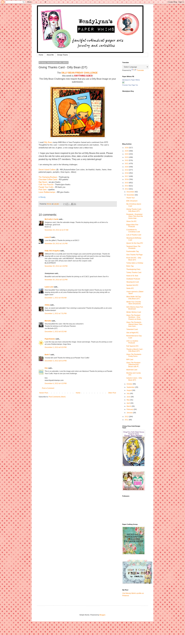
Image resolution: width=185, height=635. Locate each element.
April (128, 403)
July (128, 393)
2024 (127, 154)
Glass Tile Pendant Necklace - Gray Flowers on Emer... (134, 317)
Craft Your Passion (46, 185)
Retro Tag (130, 266)
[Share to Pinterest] (75, 204)
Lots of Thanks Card (133, 235)
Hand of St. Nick (132, 276)
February (130, 409)
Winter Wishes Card (133, 312)
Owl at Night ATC (132, 333)
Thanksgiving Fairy (133, 269)
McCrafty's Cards (51, 219)
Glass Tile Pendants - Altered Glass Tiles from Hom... (134, 324)
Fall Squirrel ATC (132, 346)
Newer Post (43, 393)
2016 (127, 179)
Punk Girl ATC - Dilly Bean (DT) (133, 259)
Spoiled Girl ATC (132, 285)
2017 (127, 176)
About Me (50, 55)
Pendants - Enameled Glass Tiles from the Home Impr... (134, 216)
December (131, 192)
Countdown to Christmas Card (133, 231)
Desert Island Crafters (47, 170)
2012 (127, 417)
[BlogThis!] (67, 204)
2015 (127, 183)
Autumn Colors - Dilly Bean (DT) (134, 379)
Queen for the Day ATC (134, 243)
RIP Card (129, 359)
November (131, 195)
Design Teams (62, 55)
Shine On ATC (131, 221)
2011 (127, 420)
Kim (46, 368)
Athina (47, 305)
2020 (127, 167)
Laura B (48, 237)
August (129, 390)
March (129, 406)
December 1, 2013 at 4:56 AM (55, 298)
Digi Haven (43, 182)
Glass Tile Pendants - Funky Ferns (134, 355)
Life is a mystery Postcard (132, 342)
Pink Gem (42, 190)
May (128, 400)
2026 (127, 148)
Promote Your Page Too (130, 85)
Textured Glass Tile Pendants (133, 247)
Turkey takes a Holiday (134, 263)
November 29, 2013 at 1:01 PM (56, 243)
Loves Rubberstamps (47, 192)
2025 (127, 151)
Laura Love (49, 287)
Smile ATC (130, 288)
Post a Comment (48, 388)
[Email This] (64, 204)
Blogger (102, 615)
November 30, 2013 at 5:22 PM (56, 280)
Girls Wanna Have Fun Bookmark (134, 308)
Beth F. (47, 355)
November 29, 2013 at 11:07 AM (56, 230)
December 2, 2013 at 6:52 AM (55, 332)
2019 (127, 170)
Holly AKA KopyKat (52, 251)
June (129, 397)
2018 (127, 173)
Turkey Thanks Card (133, 272)
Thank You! (130, 198)
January (130, 413)
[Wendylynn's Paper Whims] (123, 83)
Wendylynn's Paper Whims (131, 80)
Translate (140, 70)
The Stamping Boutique (48, 177)
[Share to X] (69, 204)
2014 (127, 186)
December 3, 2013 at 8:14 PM (55, 361)
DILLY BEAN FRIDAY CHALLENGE (79, 73)
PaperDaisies (50, 339)
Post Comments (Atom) (57, 397)
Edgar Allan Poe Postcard (132, 226)
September (131, 387)
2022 (127, 160)
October (130, 384)
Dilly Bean (48, 142)
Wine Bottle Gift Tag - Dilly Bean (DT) (134, 298)
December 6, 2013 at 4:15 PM (55, 383)
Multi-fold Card (131, 370)
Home (41, 55)
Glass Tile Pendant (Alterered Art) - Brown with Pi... (133, 365)
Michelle (48, 321)
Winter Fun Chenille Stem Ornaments (133, 303)
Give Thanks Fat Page (134, 255)
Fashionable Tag (132, 251)
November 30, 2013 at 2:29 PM (56, 266)
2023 (127, 157)
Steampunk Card (132, 282)
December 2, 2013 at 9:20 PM (55, 347)
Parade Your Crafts (46, 187)
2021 (127, 163)
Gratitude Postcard (133, 279)
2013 (127, 189)
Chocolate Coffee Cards (48, 179)
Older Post (112, 393)
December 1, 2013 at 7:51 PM (55, 313)
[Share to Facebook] (72, 204)
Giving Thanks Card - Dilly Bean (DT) (134, 210)
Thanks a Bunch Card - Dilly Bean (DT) (134, 350)
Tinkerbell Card (132, 329)
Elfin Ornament (131, 201)
